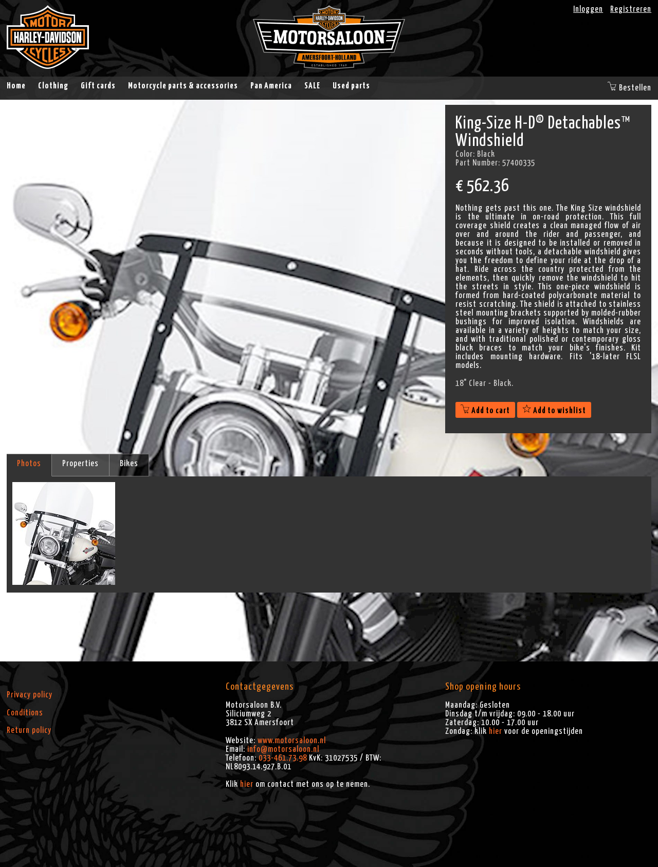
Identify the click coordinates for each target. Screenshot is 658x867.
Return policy (29, 730)
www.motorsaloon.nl (292, 740)
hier (246, 784)
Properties (80, 463)
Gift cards (98, 86)
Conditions (25, 713)
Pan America (271, 86)
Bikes (129, 463)
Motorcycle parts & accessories (183, 86)
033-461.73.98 (283, 758)
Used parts (351, 86)
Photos (29, 463)
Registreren (630, 9)
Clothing (53, 86)
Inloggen (588, 9)
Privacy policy (29, 695)
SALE (312, 86)
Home (16, 86)
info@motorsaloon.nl (283, 749)
